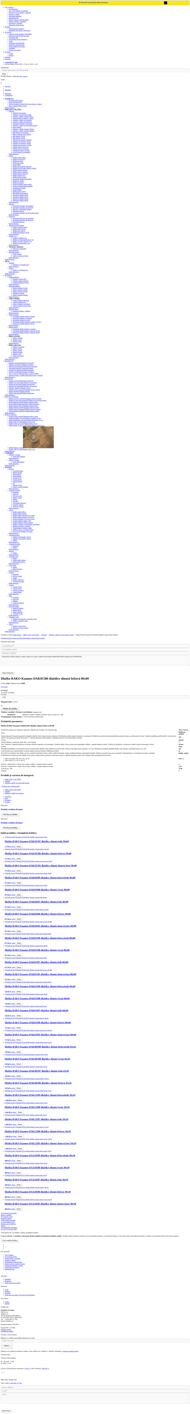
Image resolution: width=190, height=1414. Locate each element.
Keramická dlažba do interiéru (22, 179)
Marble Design (17, 472)
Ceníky (11, 54)
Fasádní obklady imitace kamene (23, 522)
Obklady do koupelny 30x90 (22, 539)
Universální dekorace (19, 503)
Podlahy (15, 601)
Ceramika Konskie (14, 544)
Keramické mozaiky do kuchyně (23, 207)
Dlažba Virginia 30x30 (20, 227)
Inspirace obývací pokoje (16, 398)
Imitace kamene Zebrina (20, 295)
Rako (10, 596)
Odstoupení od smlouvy (12, 1267)
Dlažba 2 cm (13, 236)
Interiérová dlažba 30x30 (20, 195)
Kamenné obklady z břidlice (21, 311)
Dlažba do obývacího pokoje (18, 400)
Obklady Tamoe (14, 388)
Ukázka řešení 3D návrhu (17, 46)
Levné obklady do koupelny (21, 152)
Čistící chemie (17, 254)
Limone (11, 585)
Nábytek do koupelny (15, 366)
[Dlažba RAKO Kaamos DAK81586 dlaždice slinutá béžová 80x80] (23, 638)
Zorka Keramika (14, 606)
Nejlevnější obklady (19, 456)
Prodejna (7, 57)
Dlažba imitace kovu (19, 175)
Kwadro (11, 572)
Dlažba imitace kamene (20, 170)
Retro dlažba (17, 165)
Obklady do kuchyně (15, 382)
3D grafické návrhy (11, 1257)
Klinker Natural (17, 338)
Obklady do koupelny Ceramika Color (25, 619)
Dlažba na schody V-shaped (21, 526)
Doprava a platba (14, 14)
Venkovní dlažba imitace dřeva (22, 184)
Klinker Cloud (17, 340)
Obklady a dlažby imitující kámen (23, 129)
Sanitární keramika (14, 370)
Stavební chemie (14, 252)
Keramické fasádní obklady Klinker (24, 316)
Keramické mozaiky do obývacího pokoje (26, 213)
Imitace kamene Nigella (20, 291)
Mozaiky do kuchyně (15, 386)
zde (56, 730)
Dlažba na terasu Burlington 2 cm (23, 240)
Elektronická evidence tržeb (13, 1262)
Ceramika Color (14, 617)
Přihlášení (8, 1279)
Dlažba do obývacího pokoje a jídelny (24, 168)
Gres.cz (27, 1368)
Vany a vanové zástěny (16, 374)
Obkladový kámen (18, 293)
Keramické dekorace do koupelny (23, 218)
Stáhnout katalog (6, 1329)
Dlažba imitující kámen (16, 407)
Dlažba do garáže (18, 163)
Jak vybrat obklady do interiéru (18, 11)
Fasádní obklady (14, 277)
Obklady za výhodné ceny (21, 265)
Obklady (11, 111)
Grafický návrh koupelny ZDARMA (20, 34)
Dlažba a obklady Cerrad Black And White (26, 524)
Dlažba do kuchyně (19, 159)
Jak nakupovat (13, 9)
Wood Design (17, 476)
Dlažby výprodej (14, 460)
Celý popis (4, 687)
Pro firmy (8, 52)
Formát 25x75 (17, 478)
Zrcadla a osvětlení (14, 372)
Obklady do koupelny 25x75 (22, 537)
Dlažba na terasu (18, 161)
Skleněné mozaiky (18, 211)
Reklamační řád (14, 18)
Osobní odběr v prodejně (12, 1258)
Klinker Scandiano (18, 347)
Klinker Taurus (17, 350)
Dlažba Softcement (15, 393)
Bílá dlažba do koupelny (20, 193)
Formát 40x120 (17, 481)
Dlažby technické (18, 580)
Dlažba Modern (14, 391)
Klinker (15, 499)
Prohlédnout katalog (7, 1331)
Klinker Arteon (17, 349)
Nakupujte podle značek (16, 25)
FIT (14, 483)
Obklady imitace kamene (20, 281)
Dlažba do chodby (18, 181)
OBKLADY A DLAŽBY (31, 635)
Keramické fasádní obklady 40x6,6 (24, 324)
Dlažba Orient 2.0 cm (15, 423)
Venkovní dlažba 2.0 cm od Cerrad (23, 519)
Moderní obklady (18, 608)
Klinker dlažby (13, 327)
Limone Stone (17, 589)
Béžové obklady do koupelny (22, 134)
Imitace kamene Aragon (20, 288)
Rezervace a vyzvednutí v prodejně (20, 12)
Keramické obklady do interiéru (22, 124)
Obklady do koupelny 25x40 (22, 141)
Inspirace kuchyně (14, 381)
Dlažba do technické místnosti (22, 166)
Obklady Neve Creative (16, 390)
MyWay (11, 469)
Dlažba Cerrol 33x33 (19, 626)
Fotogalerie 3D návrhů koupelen (19, 36)
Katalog (11, 55)
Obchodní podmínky (15, 16)
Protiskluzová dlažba (19, 188)
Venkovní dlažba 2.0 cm (16, 418)
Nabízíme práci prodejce (16, 29)
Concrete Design (18, 471)
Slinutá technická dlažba (16, 225)
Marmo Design (17, 569)
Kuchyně (11, 102)
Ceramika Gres (13, 556)
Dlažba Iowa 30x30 (19, 231)
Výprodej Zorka (18, 614)
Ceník (10, 41)
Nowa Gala (12, 565)
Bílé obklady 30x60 (19, 138)
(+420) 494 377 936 (15, 1383)
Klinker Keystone (18, 356)
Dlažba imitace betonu (20, 514)
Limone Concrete (18, 590)
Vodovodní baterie (14, 368)
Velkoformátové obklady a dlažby (23, 118)
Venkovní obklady (18, 603)
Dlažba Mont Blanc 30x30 (21, 232)
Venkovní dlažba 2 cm (20, 238)
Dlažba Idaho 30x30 (19, 229)
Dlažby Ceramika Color (20, 621)
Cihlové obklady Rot (19, 302)
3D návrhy (8, 32)
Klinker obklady (14, 315)
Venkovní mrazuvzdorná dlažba (22, 186)
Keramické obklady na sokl (21, 320)
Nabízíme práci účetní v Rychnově (19, 30)
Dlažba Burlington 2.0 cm (17, 420)
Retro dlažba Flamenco (16, 404)
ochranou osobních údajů (70, 1351)
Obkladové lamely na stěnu (21, 150)
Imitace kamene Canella (20, 290)
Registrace (8, 1281)
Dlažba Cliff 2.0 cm (15, 449)
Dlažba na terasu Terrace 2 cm (22, 241)
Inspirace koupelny (15, 363)
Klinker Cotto (17, 354)
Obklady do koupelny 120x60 (22, 145)
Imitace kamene (17, 612)
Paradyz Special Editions (20, 487)
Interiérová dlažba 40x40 (20, 199)
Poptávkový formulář (15, 23)
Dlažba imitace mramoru (20, 172)
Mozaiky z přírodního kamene (22, 209)
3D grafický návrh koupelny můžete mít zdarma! (94, 2)
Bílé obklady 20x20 (19, 136)
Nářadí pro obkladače (19, 249)
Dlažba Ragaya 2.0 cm (16, 447)
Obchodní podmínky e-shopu (14, 1266)
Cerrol (11, 624)
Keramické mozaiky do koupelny (23, 206)
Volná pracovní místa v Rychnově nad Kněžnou (20, 1295)
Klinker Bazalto (18, 352)
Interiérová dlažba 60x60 (20, 200)
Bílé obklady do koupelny (21, 132)
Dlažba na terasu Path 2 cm (21, 243)
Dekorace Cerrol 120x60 (20, 628)
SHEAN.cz (45, 1368)
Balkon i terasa (17, 497)
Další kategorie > (10, 108)
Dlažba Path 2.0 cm (15, 422)
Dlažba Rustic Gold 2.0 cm (17, 425)
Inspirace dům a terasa (16, 416)
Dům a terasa (13, 106)
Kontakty (8, 59)
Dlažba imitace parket (19, 177)
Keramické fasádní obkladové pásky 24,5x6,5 (27, 322)
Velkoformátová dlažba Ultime (22, 528)
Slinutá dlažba (17, 190)
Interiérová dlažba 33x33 (20, 197)
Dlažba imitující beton (15, 402)
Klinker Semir (17, 341)
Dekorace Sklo (17, 485)
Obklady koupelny (14, 365)
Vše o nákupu (9, 7)
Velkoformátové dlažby (16, 411)
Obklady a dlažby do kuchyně (22, 122)
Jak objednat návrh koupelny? (18, 39)
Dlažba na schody (18, 182)
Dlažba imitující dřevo (16, 406)
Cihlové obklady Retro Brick (22, 306)
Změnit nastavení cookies (13, 1283)
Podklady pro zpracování (16, 43)
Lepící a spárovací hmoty (20, 256)
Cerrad (11, 510)
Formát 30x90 (17, 480)
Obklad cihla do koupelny (21, 149)
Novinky (7, 27)
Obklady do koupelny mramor (22, 140)
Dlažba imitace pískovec (20, 174)
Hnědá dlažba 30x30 (19, 191)
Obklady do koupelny (19, 113)
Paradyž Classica (18, 505)
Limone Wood (17, 587)
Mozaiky (11, 204)
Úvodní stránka (16, 635)
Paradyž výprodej (18, 506)
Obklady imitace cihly (19, 279)
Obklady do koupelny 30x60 (22, 143)
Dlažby (11, 156)
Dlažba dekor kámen (19, 560)
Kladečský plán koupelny (17, 45)
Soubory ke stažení (15, 50)
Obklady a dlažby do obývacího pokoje (25, 125)
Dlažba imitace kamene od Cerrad (23, 517)
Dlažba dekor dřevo (19, 562)
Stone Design (17, 474)
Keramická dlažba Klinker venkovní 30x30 (26, 331)
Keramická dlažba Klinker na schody (24, 329)
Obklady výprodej (14, 455)
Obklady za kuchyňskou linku (22, 115)
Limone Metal (17, 592)
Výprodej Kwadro (18, 581)
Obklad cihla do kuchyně (20, 147)
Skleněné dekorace (18, 222)
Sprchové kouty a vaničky (17, 375)
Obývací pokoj (17, 496)
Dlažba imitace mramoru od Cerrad (24, 515)
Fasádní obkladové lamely (21, 282)
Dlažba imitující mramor (16, 409)
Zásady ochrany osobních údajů (19, 20)
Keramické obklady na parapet (22, 318)
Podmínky (12, 48)
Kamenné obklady (14, 286)
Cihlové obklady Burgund (21, 300)
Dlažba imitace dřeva (19, 157)
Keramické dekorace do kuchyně (23, 220)
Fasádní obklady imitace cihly (22, 521)
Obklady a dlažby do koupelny (22, 120)
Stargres (11, 551)
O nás (6, 1290)
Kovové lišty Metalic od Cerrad (22, 531)
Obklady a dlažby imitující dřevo (23, 116)
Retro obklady (17, 127)
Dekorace (12, 216)
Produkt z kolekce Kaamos (12, 809)
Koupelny (12, 100)
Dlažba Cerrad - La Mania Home (23, 530)
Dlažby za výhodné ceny (20, 270)
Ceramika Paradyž (14, 490)
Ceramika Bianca (14, 535)
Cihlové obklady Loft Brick (21, 304)
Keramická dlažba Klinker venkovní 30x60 (26, 332)
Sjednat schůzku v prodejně (17, 21)
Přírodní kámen (13, 309)
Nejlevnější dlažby (18, 462)
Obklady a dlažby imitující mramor (23, 131)
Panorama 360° (13, 37)
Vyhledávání (5, 67)
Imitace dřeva (17, 610)
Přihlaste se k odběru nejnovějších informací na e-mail (17, 1338)
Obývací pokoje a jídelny (16, 104)
